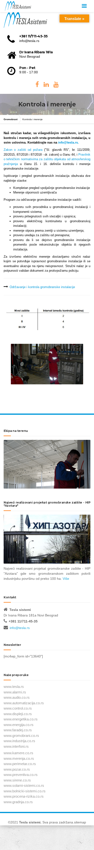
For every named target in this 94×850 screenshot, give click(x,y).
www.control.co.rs (18, 708)
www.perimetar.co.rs (20, 764)
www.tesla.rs (14, 686)
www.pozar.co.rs (17, 769)
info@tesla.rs (20, 628)
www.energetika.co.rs (21, 719)
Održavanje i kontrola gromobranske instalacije (42, 287)
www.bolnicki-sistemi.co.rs (25, 791)
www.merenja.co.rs (19, 758)
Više (66, 578)
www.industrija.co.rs (19, 741)
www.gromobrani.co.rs (21, 735)
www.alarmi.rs (15, 692)
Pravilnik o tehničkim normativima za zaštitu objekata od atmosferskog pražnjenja (47, 159)
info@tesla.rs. (68, 142)
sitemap (80, 822)
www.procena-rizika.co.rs (24, 796)
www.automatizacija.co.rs (24, 703)
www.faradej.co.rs (18, 730)
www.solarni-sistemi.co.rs (24, 785)
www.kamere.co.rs (18, 753)
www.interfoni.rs (16, 746)
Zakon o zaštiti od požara (23, 150)
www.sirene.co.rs (17, 780)
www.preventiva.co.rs (21, 775)
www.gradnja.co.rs (18, 802)
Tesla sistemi (29, 822)
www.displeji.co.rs (18, 714)
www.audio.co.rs (17, 697)
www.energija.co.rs (19, 725)
